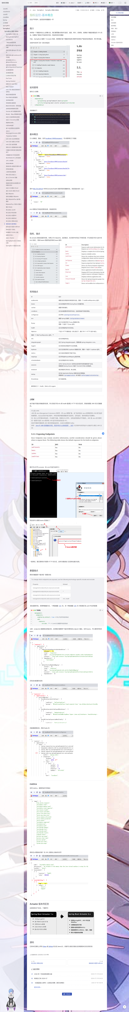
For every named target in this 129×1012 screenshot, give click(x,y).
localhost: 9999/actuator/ (54, 138)
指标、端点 (114, 28)
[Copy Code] (100, 96)
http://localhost (38, 189)
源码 (112, 45)
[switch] (120, 3)
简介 (112, 20)
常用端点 (113, 31)
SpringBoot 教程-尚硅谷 (52, 10)
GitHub (50, 946)
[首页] (30, 10)
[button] (124, 1006)
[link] (30, 10)
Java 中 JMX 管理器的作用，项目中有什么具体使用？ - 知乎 (55, 425)
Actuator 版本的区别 (117, 42)
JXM (112, 34)
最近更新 (36, 969)
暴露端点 (113, 37)
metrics (113, 39)
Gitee (44, 946)
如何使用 (113, 23)
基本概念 (113, 25)
